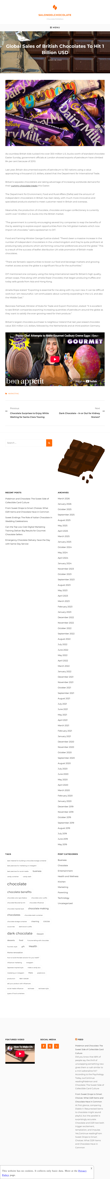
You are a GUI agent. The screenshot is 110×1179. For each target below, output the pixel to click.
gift (23, 946)
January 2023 (64, 612)
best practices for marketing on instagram (21, 866)
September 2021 (66, 693)
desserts (11, 940)
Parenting (63, 892)
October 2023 (64, 574)
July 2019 (62, 833)
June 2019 (63, 839)
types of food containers (15, 993)
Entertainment (65, 871)
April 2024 (63, 558)
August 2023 (64, 585)
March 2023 (63, 601)
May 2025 (62, 525)
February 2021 (65, 731)
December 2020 (66, 741)
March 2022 (64, 666)
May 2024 (63, 552)
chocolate (17, 883)
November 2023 (66, 568)
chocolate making (38, 908)
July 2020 (62, 768)
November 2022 (66, 622)
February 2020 (65, 795)
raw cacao (24, 978)
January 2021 (64, 736)
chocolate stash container (34, 915)
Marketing (13, 394)
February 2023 (65, 606)
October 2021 (64, 687)
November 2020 (66, 747)
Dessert (40, 934)
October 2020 (65, 752)
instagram (29, 963)
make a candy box (34, 967)
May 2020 (63, 779)
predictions (41, 973)
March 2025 (63, 536)
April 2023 (63, 595)
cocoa (46, 921)
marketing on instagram (15, 973)
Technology (63, 898)
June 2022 (63, 650)
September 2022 (66, 633)
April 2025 (63, 531)
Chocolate (63, 865)
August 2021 (64, 698)
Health (33, 946)
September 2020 (66, 758)
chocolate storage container (17, 921)
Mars (30, 973)
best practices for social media (17, 871)
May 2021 (62, 714)
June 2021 (63, 709)
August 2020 (64, 763)
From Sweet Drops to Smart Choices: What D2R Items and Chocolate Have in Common (89, 1098)
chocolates (13, 914)
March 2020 (64, 790)
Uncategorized (65, 903)
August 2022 (64, 639)
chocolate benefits (19, 892)
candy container (13, 876)
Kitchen (62, 881)
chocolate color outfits (39, 898)
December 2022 (66, 617)
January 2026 (64, 504)
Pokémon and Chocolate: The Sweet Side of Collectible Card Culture (89, 1049)
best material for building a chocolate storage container (26, 861)
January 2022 (64, 671)
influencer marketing (14, 963)
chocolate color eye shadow (17, 898)
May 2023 (62, 590)
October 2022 (65, 628)
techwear (31, 988)
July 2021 (62, 704)
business (37, 871)
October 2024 (65, 547)
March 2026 (64, 498)
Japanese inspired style (15, 967)
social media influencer (15, 988)
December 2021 (65, 677)
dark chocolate (19, 933)
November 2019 (65, 812)
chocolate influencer (37, 903)
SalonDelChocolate (55, 15)
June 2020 (63, 774)
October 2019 (64, 817)
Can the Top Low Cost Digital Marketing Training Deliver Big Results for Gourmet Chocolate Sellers (25, 531)
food (21, 940)
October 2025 (64, 509)
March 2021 (63, 725)
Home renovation (15, 952)
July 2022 (62, 644)
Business (62, 860)
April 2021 (62, 720)
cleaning (35, 921)
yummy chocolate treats (24, 185)
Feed (80, 1039)
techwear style (43, 988)
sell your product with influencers (19, 983)
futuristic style (12, 947)
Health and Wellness (68, 876)
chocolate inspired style (15, 909)
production (11, 979)
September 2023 (66, 579)
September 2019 (66, 822)
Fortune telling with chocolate (38, 940)
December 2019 (65, 806)
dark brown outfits (25, 927)
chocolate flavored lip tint (16, 903)
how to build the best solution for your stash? (23, 958)
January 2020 (65, 801)
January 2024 (65, 563)
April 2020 (63, 785)
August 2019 (64, 828)
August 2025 (64, 520)
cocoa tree (11, 927)
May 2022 (62, 655)
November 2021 (65, 682)
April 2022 (63, 660)
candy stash (27, 876)
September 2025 (66, 514)
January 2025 (64, 541)
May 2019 (62, 844)
